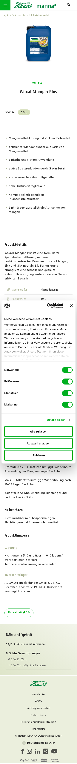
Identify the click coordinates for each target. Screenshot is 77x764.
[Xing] (47, 752)
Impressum (38, 729)
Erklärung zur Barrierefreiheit (38, 722)
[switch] (67, 381)
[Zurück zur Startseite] (38, 685)
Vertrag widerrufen (38, 708)
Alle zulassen (38, 431)
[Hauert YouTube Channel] (54, 752)
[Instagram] (31, 752)
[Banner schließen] (71, 305)
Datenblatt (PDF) (19, 612)
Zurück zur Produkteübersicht (28, 15)
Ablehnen (38, 455)
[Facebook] (23, 752)
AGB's (38, 701)
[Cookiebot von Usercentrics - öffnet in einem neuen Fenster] (47, 305)
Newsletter (39, 694)
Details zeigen (56, 419)
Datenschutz (38, 715)
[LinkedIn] (39, 752)
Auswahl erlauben (38, 443)
